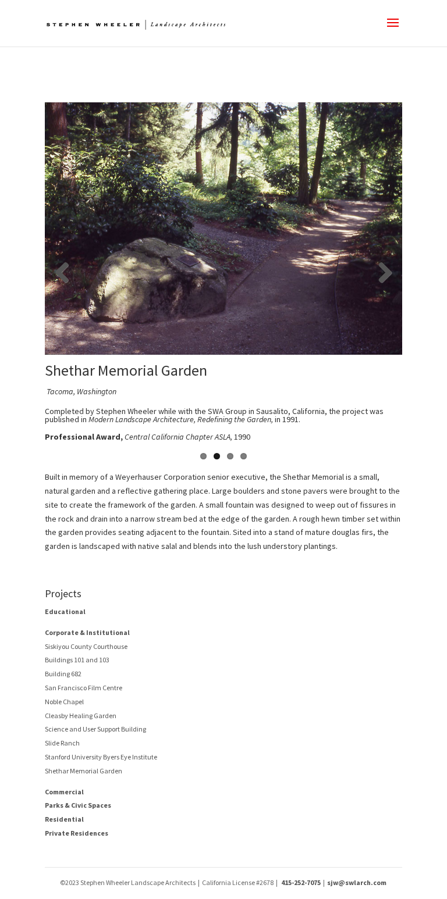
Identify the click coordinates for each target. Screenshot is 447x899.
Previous (62, 273)
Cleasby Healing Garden (80, 715)
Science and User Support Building (95, 729)
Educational (65, 611)
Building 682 (63, 673)
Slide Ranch (62, 743)
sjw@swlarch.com (356, 882)
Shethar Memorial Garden (83, 770)
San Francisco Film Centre (83, 687)
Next (384, 273)
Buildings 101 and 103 (77, 660)
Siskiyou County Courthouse (86, 646)
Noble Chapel (64, 701)
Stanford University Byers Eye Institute (101, 756)
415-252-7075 (301, 882)
